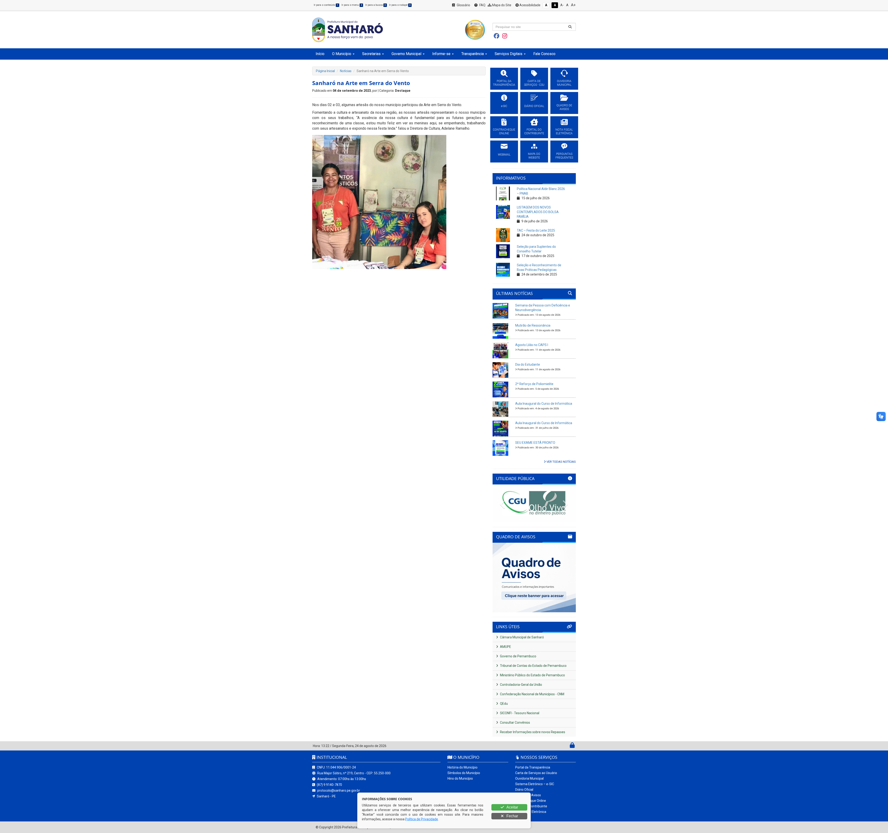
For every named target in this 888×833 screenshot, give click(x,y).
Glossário (463, 5)
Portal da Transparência (532, 767)
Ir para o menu (352, 4)
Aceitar (512, 807)
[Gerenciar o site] (572, 746)
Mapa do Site (501, 5)
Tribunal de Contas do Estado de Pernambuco (533, 666)
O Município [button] (341, 54)
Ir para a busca (375, 4)
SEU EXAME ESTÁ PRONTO (535, 442)
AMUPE (505, 647)
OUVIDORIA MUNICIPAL (564, 83)
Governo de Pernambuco (517, 656)
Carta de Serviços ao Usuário (536, 773)
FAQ (482, 5)
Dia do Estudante (527, 364)
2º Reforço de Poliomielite (534, 384)
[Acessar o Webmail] (567, 746)
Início (320, 54)
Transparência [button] (472, 54)
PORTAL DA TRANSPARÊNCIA (504, 83)
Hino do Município (460, 778)
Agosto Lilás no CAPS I (531, 345)
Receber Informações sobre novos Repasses (532, 732)
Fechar (512, 816)
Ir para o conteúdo (326, 4)
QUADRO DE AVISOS (564, 107)
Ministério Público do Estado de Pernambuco (532, 675)
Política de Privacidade (421, 819)
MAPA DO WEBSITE (534, 155)
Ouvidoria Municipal (529, 778)
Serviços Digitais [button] (508, 54)
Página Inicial (325, 71)
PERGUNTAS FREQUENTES (564, 155)
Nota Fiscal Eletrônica (530, 812)
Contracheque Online (530, 800)
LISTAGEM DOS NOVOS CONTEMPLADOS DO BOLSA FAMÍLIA (538, 211)
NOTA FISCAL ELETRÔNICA (564, 131)
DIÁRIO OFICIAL (534, 106)
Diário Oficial (524, 789)
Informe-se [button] (441, 54)
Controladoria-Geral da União (520, 684)
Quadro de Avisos (528, 795)
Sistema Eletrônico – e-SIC (534, 784)
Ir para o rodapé (399, 4)
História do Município (462, 767)
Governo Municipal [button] (406, 54)
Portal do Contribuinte (531, 806)
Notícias (346, 71)
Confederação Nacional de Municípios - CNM (531, 694)
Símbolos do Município (463, 773)
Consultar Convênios (514, 722)
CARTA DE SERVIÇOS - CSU (534, 83)
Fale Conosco (544, 54)
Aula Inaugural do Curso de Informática (543, 403)
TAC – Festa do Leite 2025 (536, 230)
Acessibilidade (529, 5)
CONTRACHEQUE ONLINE (504, 131)
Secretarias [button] (371, 54)
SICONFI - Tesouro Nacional (519, 713)
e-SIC (504, 106)
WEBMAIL (504, 154)
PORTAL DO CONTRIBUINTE (534, 131)
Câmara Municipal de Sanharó (521, 637)
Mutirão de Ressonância (532, 325)
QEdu (503, 703)
